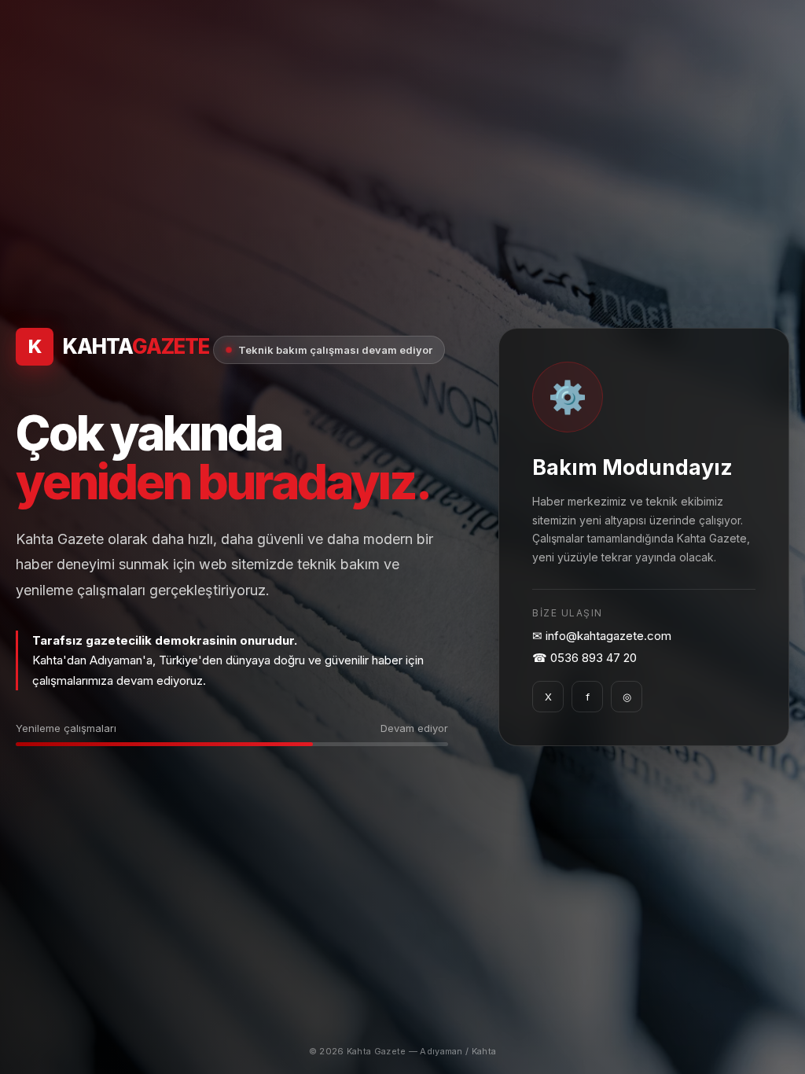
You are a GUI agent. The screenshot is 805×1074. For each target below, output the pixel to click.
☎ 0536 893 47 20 (584, 657)
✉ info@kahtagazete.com (601, 635)
